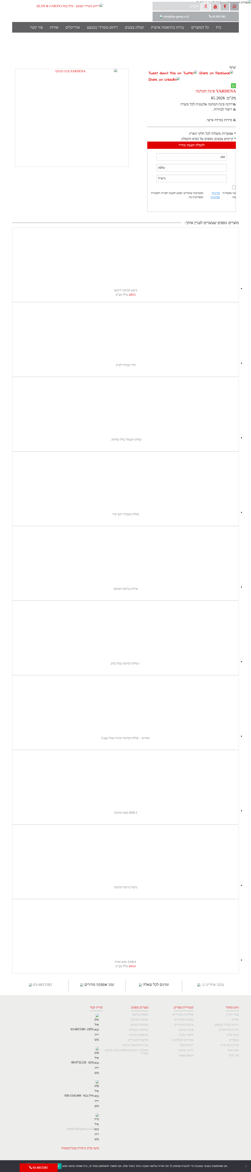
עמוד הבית (232, 1014)
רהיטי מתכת (186, 1050)
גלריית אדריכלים (229, 1029)
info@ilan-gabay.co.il (80, 1128)
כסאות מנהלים (139, 1019)
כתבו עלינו (232, 1035)
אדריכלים (72, 27)
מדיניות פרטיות (230, 1045)
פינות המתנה (186, 1029)
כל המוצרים (200, 27)
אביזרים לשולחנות (183, 1040)
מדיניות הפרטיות (215, 195)
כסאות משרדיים (184, 1019)
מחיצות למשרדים (138, 1040)
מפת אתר (233, 1050)
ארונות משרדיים (184, 1024)
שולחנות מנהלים (138, 1029)
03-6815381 (40, 1167)
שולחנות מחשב (139, 1024)
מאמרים (234, 1040)
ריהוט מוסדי (186, 1045)
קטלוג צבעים (134, 27)
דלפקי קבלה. (186, 1035)
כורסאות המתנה (138, 1035)
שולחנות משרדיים (183, 1014)
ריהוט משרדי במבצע (102, 27)
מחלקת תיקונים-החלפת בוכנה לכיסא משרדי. (126, 1052)
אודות (54, 27)
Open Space (186, 1055)
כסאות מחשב (140, 1014)
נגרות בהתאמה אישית (167, 27)
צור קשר (36, 27)
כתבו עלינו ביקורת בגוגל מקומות (80, 1148)
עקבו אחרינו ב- (212, 984)
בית (218, 27)
